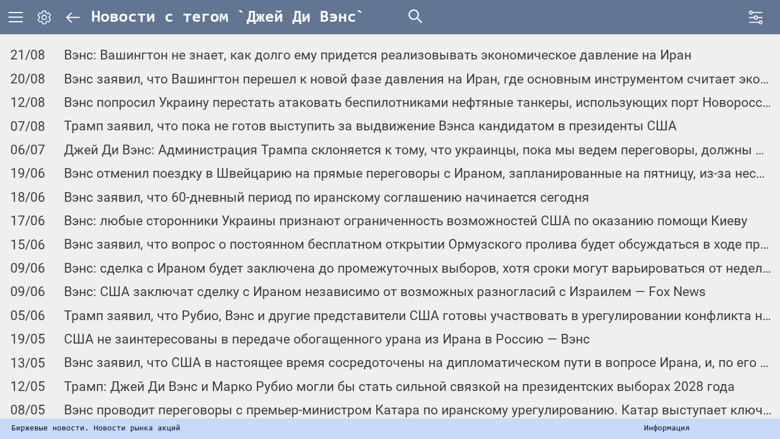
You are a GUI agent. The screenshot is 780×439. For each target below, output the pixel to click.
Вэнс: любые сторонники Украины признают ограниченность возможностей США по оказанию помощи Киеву (405, 221)
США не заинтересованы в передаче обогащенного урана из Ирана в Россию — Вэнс (327, 339)
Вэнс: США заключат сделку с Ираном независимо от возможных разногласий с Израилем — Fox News (385, 292)
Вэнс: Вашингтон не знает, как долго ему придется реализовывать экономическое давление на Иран (377, 55)
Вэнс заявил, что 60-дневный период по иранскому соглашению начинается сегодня (326, 197)
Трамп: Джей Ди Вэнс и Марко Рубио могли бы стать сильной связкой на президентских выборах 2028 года (399, 386)
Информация (667, 429)
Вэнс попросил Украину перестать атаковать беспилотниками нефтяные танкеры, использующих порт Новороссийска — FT (417, 102)
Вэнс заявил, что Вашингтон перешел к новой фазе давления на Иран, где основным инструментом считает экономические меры (417, 79)
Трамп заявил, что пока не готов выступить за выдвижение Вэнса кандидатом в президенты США (370, 126)
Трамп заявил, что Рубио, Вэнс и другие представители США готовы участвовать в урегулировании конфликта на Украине (417, 316)
